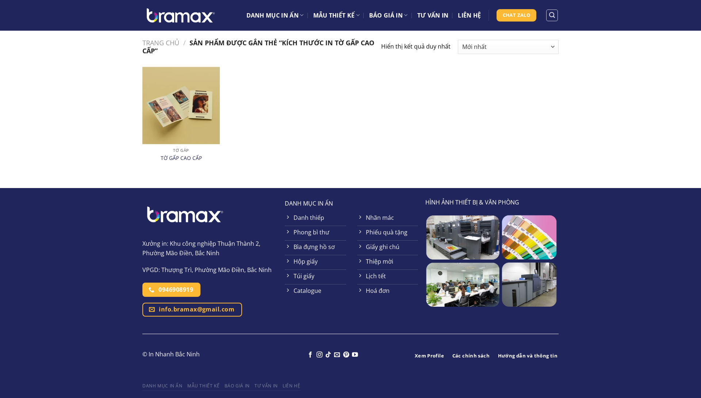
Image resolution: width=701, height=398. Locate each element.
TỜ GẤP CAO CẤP (181, 158)
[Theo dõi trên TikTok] (328, 355)
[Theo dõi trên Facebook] (310, 355)
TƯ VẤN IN (433, 15)
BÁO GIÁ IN (386, 15)
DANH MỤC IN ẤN (272, 15)
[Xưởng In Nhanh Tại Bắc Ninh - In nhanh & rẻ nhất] (180, 15)
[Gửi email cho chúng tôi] (337, 355)
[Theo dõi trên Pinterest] (346, 355)
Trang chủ (160, 42)
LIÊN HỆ (469, 15)
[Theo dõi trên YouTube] (355, 355)
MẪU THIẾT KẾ (334, 15)
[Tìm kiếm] (552, 15)
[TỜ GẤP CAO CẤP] (181, 105)
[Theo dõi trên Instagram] (319, 355)
